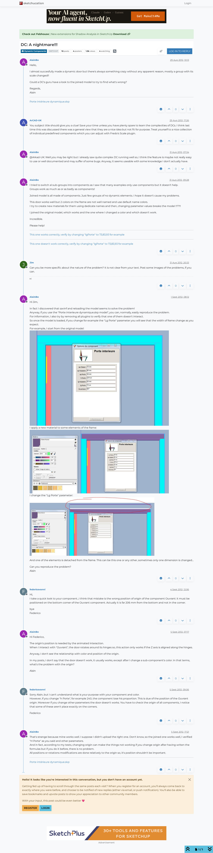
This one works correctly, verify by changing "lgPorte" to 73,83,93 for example (77, 234)
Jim (32, 262)
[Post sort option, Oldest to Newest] (161, 51)
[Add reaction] (160, 109)
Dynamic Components (35, 51)
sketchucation (33, 3)
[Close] (189, 779)
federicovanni (37, 589)
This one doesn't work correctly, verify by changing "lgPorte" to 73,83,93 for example (81, 243)
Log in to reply (179, 51)
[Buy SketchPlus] (106, 833)
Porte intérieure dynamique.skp (50, 101)
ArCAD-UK (35, 120)
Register (30, 808)
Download (120, 34)
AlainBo (34, 60)
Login (45, 808)
